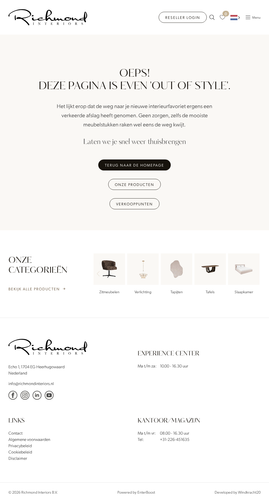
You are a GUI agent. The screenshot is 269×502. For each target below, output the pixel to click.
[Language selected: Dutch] (235, 17)
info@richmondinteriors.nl (31, 383)
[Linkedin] (37, 395)
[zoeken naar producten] (212, 17)
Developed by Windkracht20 (238, 492)
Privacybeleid (20, 445)
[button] (254, 274)
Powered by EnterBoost (136, 492)
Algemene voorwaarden (29, 439)
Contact (15, 433)
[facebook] (12, 395)
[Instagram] (24, 395)
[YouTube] (49, 395)
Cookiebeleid (20, 452)
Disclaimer (17, 458)
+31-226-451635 (174, 439)
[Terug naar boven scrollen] (257, 490)
